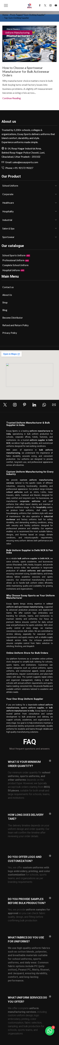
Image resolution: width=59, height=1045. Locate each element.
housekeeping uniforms (16, 513)
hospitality (40, 507)
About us (9, 121)
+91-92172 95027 (23, 167)
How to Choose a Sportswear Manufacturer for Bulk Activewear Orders (25, 71)
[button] (29, 764)
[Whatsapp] (44, 404)
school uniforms (28, 571)
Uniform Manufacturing (17, 32)
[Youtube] (56, 5)
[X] (45, 5)
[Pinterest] (24, 404)
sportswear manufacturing (30, 607)
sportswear (47, 571)
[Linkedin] (34, 404)
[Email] (54, 404)
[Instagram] (50, 5)
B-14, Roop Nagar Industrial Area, (23, 148)
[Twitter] (5, 404)
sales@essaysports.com (25, 162)
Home (5, 15)
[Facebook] (40, 5)
